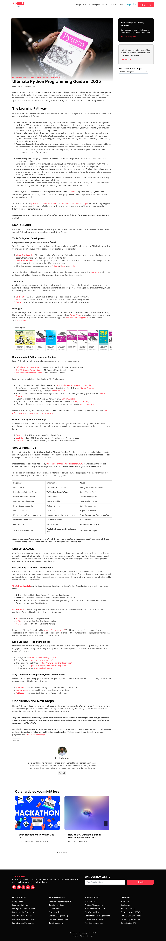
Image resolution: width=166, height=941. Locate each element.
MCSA (18, 621)
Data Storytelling (92, 912)
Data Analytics (55, 908)
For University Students (22, 916)
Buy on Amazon (87, 388)
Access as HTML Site (82, 385)
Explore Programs (128, 36)
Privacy (82, 936)
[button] (135, 4)
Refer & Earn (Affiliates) (131, 916)
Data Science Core (56, 905)
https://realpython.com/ (43, 668)
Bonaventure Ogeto (27, 841)
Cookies (90, 936)
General (38, 77)
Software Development (51, 77)
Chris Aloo (73, 841)
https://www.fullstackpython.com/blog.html (47, 665)
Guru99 (19, 435)
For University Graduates (23, 912)
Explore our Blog (128, 908)
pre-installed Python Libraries (44, 203)
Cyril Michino (18, 86)
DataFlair (20, 440)
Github (73, 192)
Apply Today (145, 4)
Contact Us (125, 905)
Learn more (126, 59)
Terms (75, 936)
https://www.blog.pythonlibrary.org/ (56, 663)
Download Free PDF (64, 385)
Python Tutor (75, 315)
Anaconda (94, 272)
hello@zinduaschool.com (41, 879)
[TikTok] (23, 887)
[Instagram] (14, 887)
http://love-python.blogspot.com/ (43, 657)
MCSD (18, 624)
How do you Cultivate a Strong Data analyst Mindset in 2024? (85, 836)
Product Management (94, 905)
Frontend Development (58, 919)
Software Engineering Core (60, 901)
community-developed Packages (74, 203)
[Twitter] (28, 887)
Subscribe (140, 882)
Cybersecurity (54, 912)
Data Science (29, 77)
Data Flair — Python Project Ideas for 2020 (64, 464)
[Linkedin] (19, 887)
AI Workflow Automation (95, 908)
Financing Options (20, 905)
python (16, 740)
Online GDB (21, 320)
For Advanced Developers (23, 923)
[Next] (106, 823)
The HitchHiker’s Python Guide (29, 372)
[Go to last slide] (18, 823)
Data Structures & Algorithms (97, 916)
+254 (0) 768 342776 (20, 879)
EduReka (19, 438)
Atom (62, 266)
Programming (17, 77)
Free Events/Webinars (94, 923)
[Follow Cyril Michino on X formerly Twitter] (60, 773)
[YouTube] (33, 887)
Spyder (72, 266)
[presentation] (37, 813)
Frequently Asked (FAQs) (131, 912)
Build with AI (90, 901)
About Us (125, 901)
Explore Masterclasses (94, 919)
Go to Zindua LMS (128, 923)
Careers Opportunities (130, 919)
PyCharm (55, 266)
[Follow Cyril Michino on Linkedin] (64, 773)
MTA (18, 618)
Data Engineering (56, 923)
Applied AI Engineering (58, 916)
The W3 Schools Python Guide (28, 370)
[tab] (57, 852)
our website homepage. (36, 734)
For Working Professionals (23, 919)
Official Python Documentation (29, 367)
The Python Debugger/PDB (77, 318)
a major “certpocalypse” (54, 630)
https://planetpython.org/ (42, 660)
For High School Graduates (23, 908)
